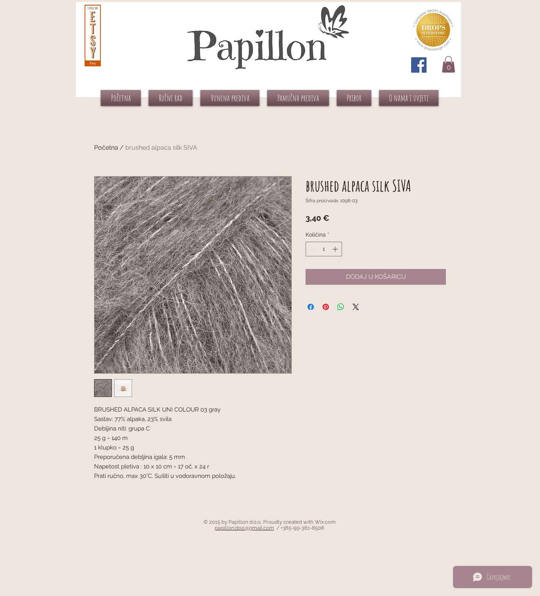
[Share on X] (356, 307)
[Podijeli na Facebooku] (310, 307)
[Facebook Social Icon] (419, 65)
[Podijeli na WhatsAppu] (341, 307)
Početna (106, 147)
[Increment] (336, 249)
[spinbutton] (324, 249)
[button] (448, 64)
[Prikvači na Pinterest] (325, 307)
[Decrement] (312, 249)
